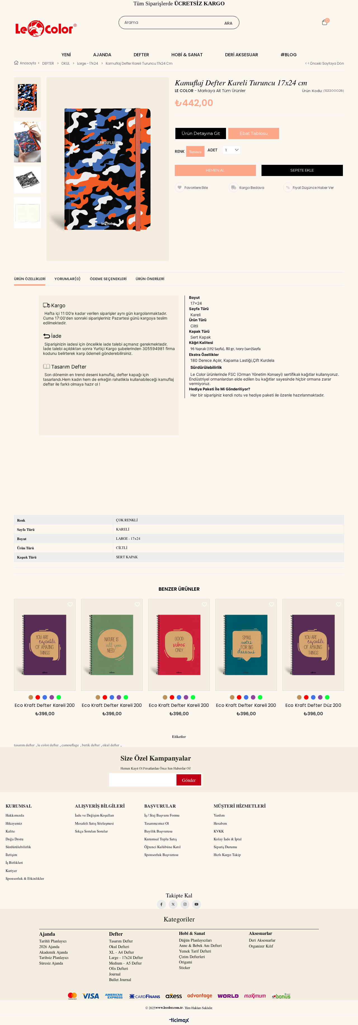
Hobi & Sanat (187, 54)
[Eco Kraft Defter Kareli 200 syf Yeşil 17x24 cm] (112, 645)
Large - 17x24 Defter (126, 957)
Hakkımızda (15, 815)
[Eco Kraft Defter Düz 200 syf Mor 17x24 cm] (313, 645)
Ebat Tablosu (254, 133)
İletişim (11, 854)
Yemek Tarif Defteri (195, 951)
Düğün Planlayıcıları (195, 940)
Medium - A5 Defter (125, 963)
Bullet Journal (120, 979)
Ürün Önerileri (150, 279)
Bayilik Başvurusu (158, 831)
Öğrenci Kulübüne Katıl (162, 846)
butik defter (91, 744)
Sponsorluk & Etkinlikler (25, 878)
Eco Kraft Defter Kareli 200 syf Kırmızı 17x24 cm (179, 706)
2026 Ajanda (49, 946)
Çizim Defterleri (192, 956)
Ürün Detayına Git (201, 133)
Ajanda (102, 54)
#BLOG (289, 54)
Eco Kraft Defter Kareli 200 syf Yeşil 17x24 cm (112, 706)
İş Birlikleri (14, 862)
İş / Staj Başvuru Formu (162, 815)
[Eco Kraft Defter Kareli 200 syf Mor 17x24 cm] (45, 645)
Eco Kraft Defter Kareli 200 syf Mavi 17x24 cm (246, 706)
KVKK (219, 831)
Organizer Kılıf (261, 946)
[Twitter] (173, 904)
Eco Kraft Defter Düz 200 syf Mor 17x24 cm (313, 706)
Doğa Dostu (14, 838)
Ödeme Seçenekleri (108, 279)
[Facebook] (161, 904)
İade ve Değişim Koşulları (94, 815)
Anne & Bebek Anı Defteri (200, 945)
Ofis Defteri (118, 968)
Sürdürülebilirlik (18, 846)
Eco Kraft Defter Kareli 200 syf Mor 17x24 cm (45, 706)
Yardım (219, 815)
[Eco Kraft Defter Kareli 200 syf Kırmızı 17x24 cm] (179, 645)
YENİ (66, 54)
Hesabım (220, 823)
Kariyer (11, 870)
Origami (185, 962)
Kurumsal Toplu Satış (160, 838)
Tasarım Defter (121, 941)
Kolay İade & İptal (228, 838)
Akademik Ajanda (53, 952)
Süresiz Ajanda (51, 963)
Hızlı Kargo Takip (227, 854)
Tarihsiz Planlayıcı (54, 957)
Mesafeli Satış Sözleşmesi (94, 823)
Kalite (10, 831)
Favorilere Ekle (70, 605)
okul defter (111, 744)
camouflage (70, 744)
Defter (141, 54)
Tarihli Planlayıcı (53, 941)
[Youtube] (196, 904)
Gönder (189, 780)
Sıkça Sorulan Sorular (91, 831)
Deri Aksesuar (241, 54)
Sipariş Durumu (225, 846)
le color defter (47, 744)
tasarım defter (24, 744)
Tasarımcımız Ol (156, 823)
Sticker (184, 967)
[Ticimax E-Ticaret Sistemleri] (179, 1021)
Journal (115, 974)
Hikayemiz (14, 823)
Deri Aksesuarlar (262, 940)
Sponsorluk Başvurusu (161, 854)
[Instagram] (184, 904)
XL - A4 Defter (121, 952)
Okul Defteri (119, 946)
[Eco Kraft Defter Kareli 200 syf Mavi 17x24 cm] (246, 645)
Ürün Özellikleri (29, 279)
